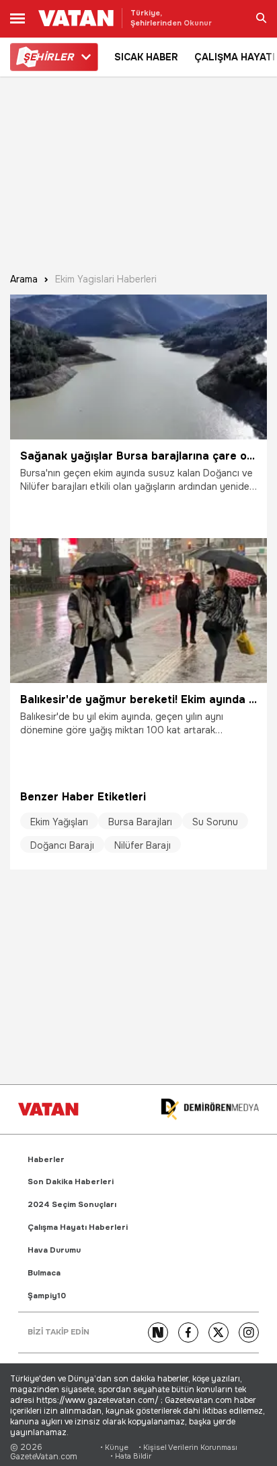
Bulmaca (44, 1273)
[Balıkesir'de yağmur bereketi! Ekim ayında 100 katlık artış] (138, 610)
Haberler (46, 1160)
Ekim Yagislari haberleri (106, 279)
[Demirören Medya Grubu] (210, 1109)
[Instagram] (249, 1332)
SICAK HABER (146, 57)
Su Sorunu (215, 822)
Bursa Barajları (140, 822)
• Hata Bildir (130, 1456)
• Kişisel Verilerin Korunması (187, 1447)
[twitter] (218, 1332)
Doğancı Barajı (62, 845)
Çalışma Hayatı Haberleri (78, 1227)
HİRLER (48, 57)
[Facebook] (188, 1332)
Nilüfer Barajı (142, 845)
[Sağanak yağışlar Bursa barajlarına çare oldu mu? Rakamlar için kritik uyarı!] (138, 367)
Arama (24, 279)
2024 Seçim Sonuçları (72, 1205)
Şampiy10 (47, 1296)
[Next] (158, 1332)
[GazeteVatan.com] (48, 1109)
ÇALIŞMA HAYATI (234, 57)
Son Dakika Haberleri (71, 1182)
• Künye (114, 1447)
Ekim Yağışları (59, 822)
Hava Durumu (54, 1250)
